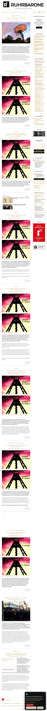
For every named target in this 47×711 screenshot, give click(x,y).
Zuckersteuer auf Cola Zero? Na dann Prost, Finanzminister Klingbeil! (40, 61)
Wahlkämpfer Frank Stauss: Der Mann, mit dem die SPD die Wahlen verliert (40, 90)
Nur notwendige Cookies (31, 707)
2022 (35, 183)
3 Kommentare (22, 373)
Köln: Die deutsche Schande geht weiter (40, 204)
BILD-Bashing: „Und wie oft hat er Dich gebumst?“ (40, 213)
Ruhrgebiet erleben (17, 703)
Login (25, 12)
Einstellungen (40, 707)
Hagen (24, 46)
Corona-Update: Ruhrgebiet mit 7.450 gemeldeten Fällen (16, 71)
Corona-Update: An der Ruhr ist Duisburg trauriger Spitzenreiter (16, 371)
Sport (22, 12)
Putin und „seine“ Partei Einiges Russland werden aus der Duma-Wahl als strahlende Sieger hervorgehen (39, 45)
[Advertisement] (16, 520)
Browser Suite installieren (39, 152)
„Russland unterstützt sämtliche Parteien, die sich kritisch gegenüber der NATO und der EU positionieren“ (39, 49)
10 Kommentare (20, 656)
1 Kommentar (21, 21)
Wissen (11, 12)
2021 (38, 183)
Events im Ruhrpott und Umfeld (7, 703)
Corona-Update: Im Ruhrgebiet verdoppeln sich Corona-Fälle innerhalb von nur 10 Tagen (16, 135)
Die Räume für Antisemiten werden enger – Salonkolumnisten (39, 93)
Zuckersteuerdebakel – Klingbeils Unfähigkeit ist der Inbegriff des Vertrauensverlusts (39, 36)
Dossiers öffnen (36, 186)
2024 (40, 181)
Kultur (19, 12)
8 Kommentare (22, 448)
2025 (38, 181)
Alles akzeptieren (30, 704)
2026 (35, 181)
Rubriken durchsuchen (37, 185)
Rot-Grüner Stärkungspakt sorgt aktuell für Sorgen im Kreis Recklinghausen (16, 654)
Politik (8, 12)
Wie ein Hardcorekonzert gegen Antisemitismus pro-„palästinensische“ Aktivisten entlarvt (40, 196)
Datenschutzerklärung (11, 705)
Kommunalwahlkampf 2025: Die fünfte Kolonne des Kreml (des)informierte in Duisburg (40, 74)
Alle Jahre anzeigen (37, 187)
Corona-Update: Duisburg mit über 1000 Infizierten (16, 215)
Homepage (3, 12)
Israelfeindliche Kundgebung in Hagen (16, 598)
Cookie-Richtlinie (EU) (20, 705)
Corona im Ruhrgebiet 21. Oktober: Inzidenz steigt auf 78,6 (16, 533)
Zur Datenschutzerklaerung (30, 702)
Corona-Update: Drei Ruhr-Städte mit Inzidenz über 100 (16, 446)
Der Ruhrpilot (36, 51)
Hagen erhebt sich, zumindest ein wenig (16, 18)
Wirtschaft (15, 12)
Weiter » (8, 699)
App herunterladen (39, 150)
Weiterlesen (27, 63)
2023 (43, 181)
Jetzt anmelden (39, 27)
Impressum (4, 705)
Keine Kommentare (22, 74)
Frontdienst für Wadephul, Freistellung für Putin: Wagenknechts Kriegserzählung (39, 42)
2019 (43, 183)
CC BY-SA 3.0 (22, 44)
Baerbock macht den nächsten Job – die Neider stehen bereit (39, 53)
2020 (40, 183)
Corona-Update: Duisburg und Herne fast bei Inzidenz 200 (16, 289)
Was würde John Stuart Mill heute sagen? (39, 77)
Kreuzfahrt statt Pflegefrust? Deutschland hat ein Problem (38, 39)
